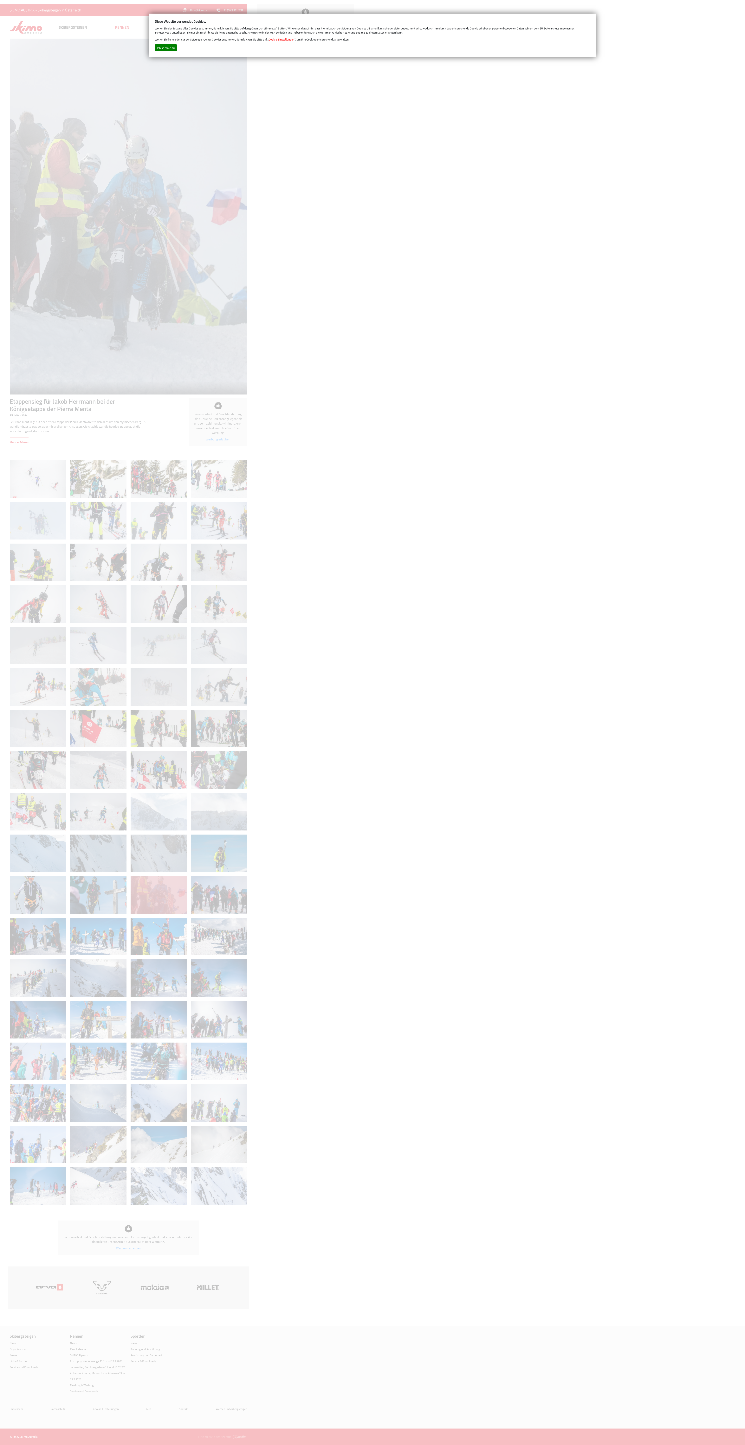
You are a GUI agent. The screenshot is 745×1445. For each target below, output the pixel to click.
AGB (148, 1409)
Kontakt (183, 1409)
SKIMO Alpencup (80, 1355)
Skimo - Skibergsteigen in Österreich (26, 27)
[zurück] (69, 216)
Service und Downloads (24, 1367)
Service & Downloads (143, 1361)
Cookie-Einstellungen (106, 1409)
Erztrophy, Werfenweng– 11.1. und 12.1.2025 (96, 1361)
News (13, 1343)
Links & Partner (19, 1361)
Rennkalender (78, 1349)
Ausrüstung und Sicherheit (146, 1355)
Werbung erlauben (218, 439)
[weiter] (187, 216)
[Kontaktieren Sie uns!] (239, 1437)
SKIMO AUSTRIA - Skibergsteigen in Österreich (45, 10)
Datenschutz (57, 1409)
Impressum (16, 1409)
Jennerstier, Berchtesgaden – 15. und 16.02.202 (98, 1367)
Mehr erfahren (19, 442)
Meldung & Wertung (82, 1385)
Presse (13, 1355)
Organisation (18, 1349)
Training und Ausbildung (145, 1349)
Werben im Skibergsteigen (231, 1409)
